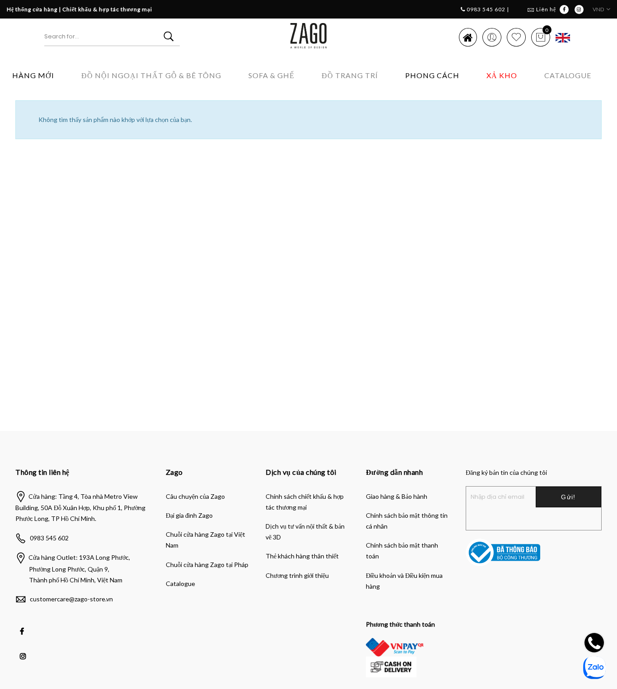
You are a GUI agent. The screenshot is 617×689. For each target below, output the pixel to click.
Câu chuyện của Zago (195, 496)
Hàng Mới (33, 75)
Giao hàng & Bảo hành (396, 496)
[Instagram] (24, 649)
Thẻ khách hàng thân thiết (302, 556)
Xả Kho (501, 75)
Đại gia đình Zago (189, 515)
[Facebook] (23, 625)
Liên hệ (546, 9)
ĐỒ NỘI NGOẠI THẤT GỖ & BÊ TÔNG (151, 75)
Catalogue (567, 75)
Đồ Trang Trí (350, 75)
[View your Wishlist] (516, 37)
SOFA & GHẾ (271, 75)
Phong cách (432, 75)
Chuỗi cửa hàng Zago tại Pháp (207, 564)
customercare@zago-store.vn (71, 599)
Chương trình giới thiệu (297, 575)
